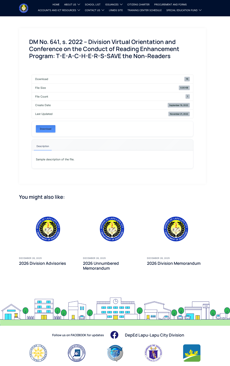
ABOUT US (70, 4)
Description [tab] (43, 146)
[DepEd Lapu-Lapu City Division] (23, 8)
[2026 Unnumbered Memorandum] (112, 229)
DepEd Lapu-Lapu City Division (154, 335)
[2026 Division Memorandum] (176, 229)
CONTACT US (92, 10)
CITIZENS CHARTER (138, 4)
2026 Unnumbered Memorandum (101, 265)
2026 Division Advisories (42, 263)
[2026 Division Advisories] (48, 229)
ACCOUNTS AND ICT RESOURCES (57, 10)
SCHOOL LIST (93, 4)
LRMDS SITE (116, 10)
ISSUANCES (112, 4)
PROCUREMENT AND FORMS (170, 4)
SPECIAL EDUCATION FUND (182, 10)
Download (45, 128)
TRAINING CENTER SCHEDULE (144, 10)
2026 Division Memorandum (174, 263)
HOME (56, 4)
